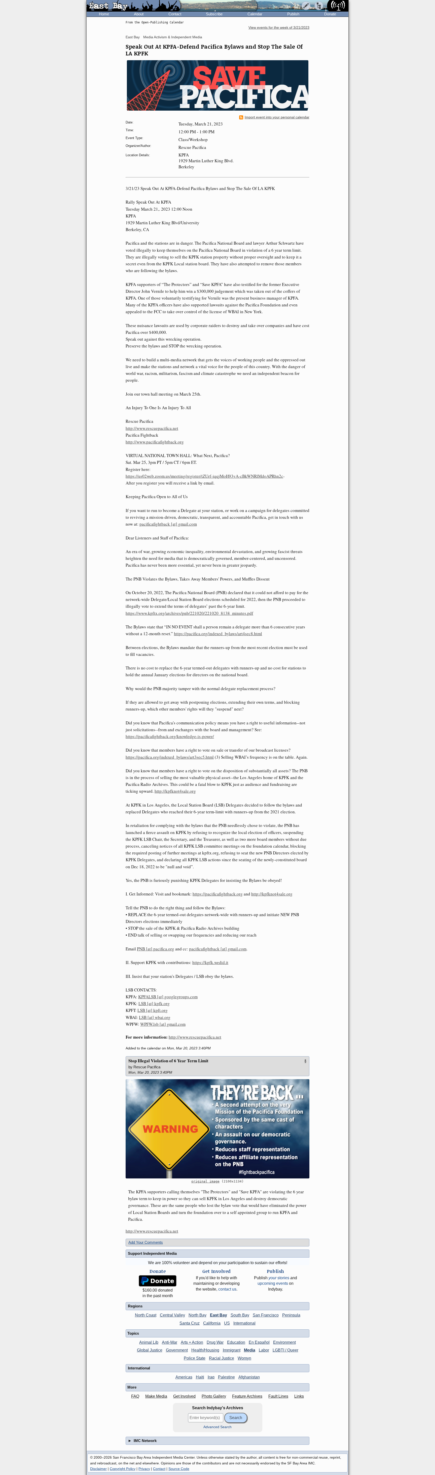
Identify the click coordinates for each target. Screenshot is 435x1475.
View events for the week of (278, 27)
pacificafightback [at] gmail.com (168, 524)
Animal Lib (148, 1342)
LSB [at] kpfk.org (154, 1003)
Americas (183, 1377)
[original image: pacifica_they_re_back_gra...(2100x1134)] (217, 1128)
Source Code (178, 1469)
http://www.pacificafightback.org (155, 442)
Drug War (215, 1342)
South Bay (240, 1315)
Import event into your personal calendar (277, 117)
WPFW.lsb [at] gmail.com (163, 1024)
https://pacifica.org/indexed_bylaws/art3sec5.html (170, 757)
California (212, 1323)
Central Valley (172, 1315)
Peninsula (291, 1315)
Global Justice (149, 1350)
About (138, 14)
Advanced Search (217, 1427)
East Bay (133, 37)
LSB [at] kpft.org (152, 1010)
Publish (293, 14)
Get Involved (184, 1396)
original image (205, 1181)
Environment (284, 1342)
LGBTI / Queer (285, 1350)
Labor (264, 1350)
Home (104, 14)
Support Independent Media (152, 1253)
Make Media (156, 1396)
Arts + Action (192, 1342)
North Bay (197, 1315)
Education (236, 1342)
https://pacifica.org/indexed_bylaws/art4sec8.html (218, 633)
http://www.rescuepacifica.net (152, 428)
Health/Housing (205, 1350)
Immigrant (231, 1350)
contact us (227, 1289)
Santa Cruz (189, 1323)
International (244, 1323)
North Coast (145, 1315)
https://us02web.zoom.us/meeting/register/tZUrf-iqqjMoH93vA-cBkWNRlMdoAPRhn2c (204, 476)
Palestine (226, 1377)
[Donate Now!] (158, 1281)
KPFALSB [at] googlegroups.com (168, 997)
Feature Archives (247, 1396)
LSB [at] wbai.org (154, 1017)
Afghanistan (249, 1377)
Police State (194, 1358)
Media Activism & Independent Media (172, 37)
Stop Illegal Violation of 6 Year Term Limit (168, 1060)
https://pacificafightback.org (218, 894)
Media (249, 1350)
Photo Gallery (214, 1396)
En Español (259, 1342)
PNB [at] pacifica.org (155, 949)
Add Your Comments (145, 1242)
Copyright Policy (122, 1469)
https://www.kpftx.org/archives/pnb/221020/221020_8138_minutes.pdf (189, 613)
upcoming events (273, 1283)
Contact (174, 14)
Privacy (144, 1469)
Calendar (254, 14)
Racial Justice (221, 1358)
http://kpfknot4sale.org (175, 791)
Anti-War (169, 1342)
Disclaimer (98, 1469)
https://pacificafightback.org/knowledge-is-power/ (170, 736)
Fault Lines (278, 1396)
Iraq (211, 1377)
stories (279, 1278)
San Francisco (266, 1315)
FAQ (135, 1396)
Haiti (200, 1377)
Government (177, 1350)
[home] (133, 6)
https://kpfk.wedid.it (210, 962)
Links (299, 1396)
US (227, 1323)
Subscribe (214, 14)
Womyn (244, 1358)
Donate (330, 14)
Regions (135, 1306)
